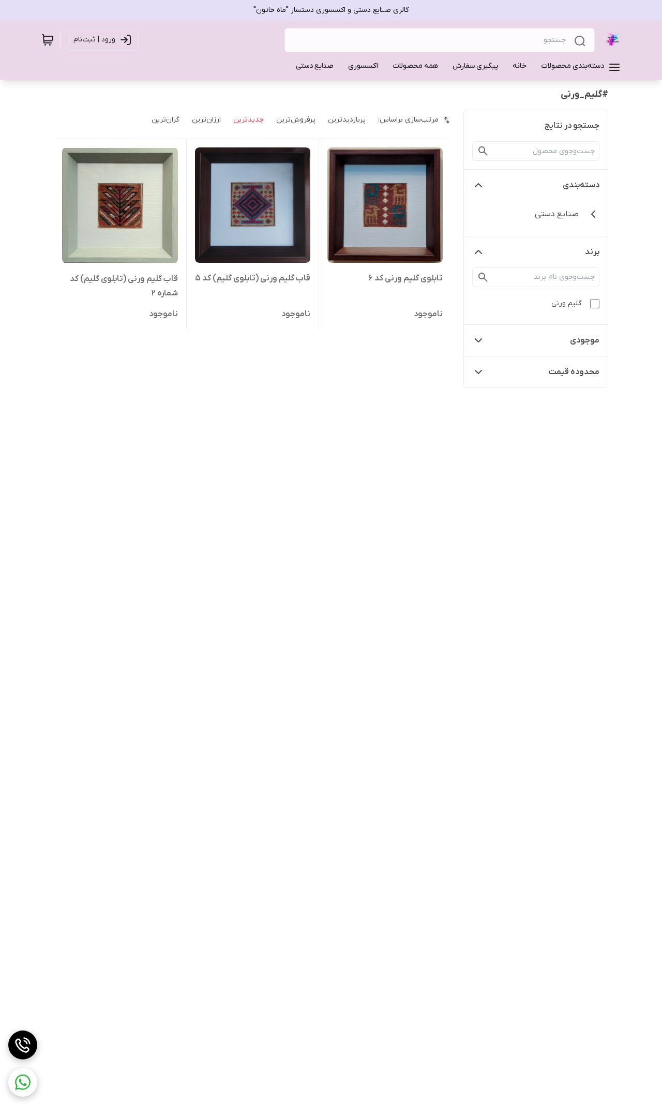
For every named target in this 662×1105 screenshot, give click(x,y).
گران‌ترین (165, 120)
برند (592, 252)
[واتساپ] (22, 1082)
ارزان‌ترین (206, 120)
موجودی (584, 340)
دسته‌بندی (581, 185)
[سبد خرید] (47, 40)
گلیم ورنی (566, 303)
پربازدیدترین (347, 120)
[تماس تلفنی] (22, 1045)
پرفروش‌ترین (295, 120)
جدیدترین (248, 120)
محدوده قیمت (574, 372)
